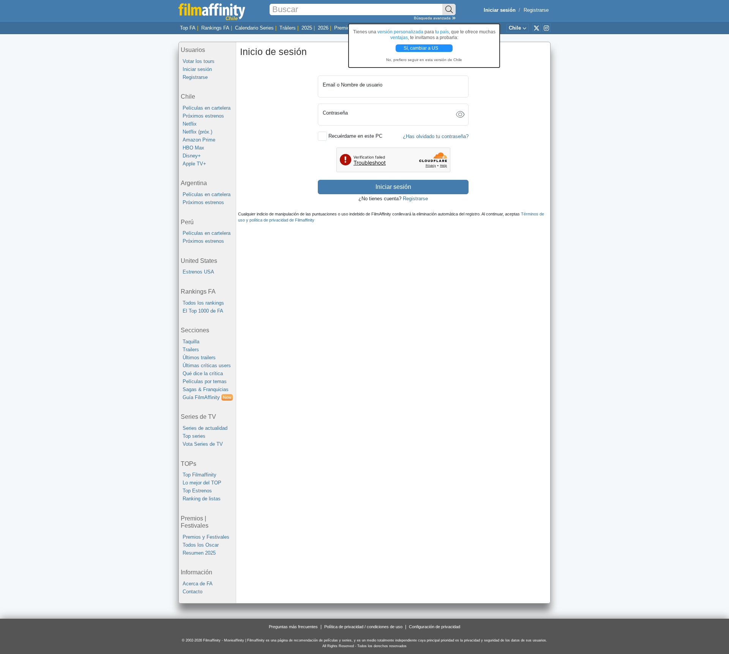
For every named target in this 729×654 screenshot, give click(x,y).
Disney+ (192, 156)
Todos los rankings (203, 303)
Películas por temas (205, 381)
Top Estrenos (197, 491)
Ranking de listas (202, 499)
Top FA (188, 28)
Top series (194, 436)
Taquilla (191, 341)
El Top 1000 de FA (203, 311)
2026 (323, 28)
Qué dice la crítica (203, 373)
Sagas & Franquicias (206, 389)
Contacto (192, 591)
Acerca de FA (198, 583)
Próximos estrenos (203, 116)
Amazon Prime (199, 140)
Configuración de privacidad (434, 626)
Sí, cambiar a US (421, 48)
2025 (306, 28)
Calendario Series (254, 28)
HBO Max (193, 148)
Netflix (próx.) (197, 132)
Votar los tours (199, 61)
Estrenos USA (198, 272)
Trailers (191, 349)
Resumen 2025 (199, 553)
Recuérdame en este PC (355, 136)
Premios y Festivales (206, 537)
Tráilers (287, 28)
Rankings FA (215, 28)
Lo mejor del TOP (202, 483)
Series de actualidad (205, 428)
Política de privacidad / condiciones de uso (363, 626)
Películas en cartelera (206, 108)
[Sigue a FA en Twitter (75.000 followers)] (536, 28)
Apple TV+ (194, 164)
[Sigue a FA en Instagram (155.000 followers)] (546, 28)
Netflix (190, 124)
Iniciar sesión (197, 69)
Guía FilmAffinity (207, 397)
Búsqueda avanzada (433, 18)
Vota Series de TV (203, 444)
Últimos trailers (199, 357)
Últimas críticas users (207, 365)
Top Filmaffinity (199, 475)
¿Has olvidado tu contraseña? (436, 136)
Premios (343, 28)
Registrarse (536, 10)
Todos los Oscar (201, 545)
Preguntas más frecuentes (293, 626)
